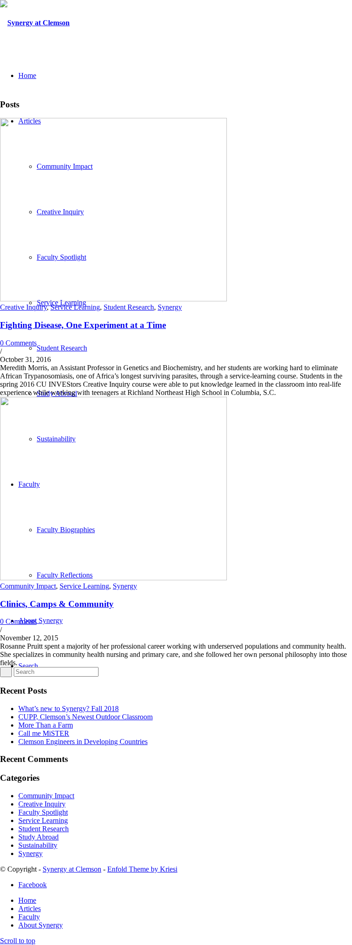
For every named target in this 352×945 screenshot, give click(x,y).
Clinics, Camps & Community (57, 604)
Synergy (170, 307)
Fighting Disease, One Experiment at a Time (83, 325)
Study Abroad (38, 837)
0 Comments (18, 343)
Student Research (129, 307)
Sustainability (37, 845)
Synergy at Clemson (72, 869)
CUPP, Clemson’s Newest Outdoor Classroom (85, 717)
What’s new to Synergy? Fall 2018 (68, 708)
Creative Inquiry (23, 307)
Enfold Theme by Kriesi (142, 869)
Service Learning (75, 307)
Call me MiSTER (43, 733)
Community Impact (28, 586)
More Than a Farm (45, 725)
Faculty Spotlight (43, 812)
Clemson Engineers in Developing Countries (83, 741)
